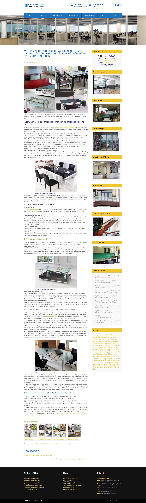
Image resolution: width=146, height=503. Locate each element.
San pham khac (68, 444)
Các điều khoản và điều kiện (70, 478)
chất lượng (98, 337)
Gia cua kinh (96, 347)
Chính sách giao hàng (69, 482)
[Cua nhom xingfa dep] (106, 150)
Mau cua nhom (102, 354)
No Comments (36, 62)
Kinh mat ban (59, 444)
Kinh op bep (103, 352)
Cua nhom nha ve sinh (111, 341)
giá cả (102, 347)
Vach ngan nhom (101, 367)
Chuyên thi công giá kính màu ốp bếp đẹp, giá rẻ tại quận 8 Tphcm (69, 459)
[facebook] (115, 5)
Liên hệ (114, 15)
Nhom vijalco (110, 358)
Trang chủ (30, 15)
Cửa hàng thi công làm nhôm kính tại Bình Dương (38, 455)
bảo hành (109, 334)
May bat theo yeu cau (103, 356)
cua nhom (109, 339)
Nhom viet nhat (101, 358)
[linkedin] (121, 5)
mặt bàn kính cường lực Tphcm (67, 127)
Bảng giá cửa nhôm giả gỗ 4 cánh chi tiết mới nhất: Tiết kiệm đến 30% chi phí (107, 276)
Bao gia (95, 335)
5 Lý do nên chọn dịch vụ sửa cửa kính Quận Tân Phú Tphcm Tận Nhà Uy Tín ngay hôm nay (107, 291)
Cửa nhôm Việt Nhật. (34, 500)
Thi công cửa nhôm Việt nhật (31, 484)
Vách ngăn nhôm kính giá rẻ (31, 478)
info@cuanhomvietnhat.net (80, 6)
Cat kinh (117, 335)
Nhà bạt (115, 358)
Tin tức (103, 15)
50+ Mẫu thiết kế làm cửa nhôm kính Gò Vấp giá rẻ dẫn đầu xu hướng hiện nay (107, 281)
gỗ (105, 347)
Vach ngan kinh (112, 365)
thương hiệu (99, 365)
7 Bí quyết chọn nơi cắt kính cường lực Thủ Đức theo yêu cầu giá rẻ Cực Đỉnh (107, 286)
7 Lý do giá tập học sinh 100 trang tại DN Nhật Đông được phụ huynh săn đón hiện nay (107, 301)
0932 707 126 (78, 4)
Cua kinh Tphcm (101, 339)
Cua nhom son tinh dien (100, 343)
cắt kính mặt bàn (33, 209)
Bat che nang (100, 335)
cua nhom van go (111, 343)
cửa (103, 345)
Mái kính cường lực (112, 356)
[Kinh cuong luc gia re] (106, 93)
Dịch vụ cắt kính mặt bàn (30, 489)
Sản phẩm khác (89, 15)
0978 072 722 (109, 63)
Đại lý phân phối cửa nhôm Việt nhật (33, 485)
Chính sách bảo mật (68, 484)
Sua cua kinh (115, 361)
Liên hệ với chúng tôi (68, 487)
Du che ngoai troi (114, 345)
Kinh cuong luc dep (101, 350)
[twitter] (118, 5)
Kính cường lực (57, 15)
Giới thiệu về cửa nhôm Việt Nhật (71, 489)
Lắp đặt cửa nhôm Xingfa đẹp (32, 480)
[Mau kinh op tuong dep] (106, 263)
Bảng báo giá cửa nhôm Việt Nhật (72, 485)
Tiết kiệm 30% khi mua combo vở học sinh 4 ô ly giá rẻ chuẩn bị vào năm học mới (107, 306)
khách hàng (112, 347)
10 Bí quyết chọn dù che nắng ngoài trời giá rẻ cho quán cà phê (107, 321)
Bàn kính (33, 444)
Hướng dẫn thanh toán (69, 480)
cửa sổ (106, 345)
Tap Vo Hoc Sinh (98, 363)
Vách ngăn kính (73, 15)
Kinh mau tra (96, 352)
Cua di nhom (108, 337)
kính (110, 352)
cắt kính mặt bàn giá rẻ (51, 316)
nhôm (118, 358)
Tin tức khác (48, 444)
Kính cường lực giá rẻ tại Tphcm (32, 482)
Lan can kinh (114, 352)
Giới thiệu (43, 15)
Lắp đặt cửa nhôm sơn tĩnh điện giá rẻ (34, 487)
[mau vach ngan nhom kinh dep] (106, 178)
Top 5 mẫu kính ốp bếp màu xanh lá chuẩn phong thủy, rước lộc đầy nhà (106, 296)
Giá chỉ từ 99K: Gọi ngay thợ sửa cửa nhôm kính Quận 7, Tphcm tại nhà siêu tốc (107, 316)
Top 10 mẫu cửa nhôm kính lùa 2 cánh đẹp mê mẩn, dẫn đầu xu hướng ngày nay (107, 311)
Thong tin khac (110, 362)
